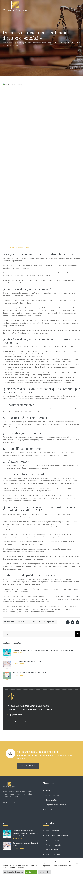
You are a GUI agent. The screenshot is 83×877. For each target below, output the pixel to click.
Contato (48, 810)
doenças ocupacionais (47, 622)
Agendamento (28, 766)
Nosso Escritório (51, 800)
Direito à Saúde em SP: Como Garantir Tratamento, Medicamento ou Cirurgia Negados (43, 650)
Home (47, 790)
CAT (33, 622)
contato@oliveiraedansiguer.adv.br (21, 721)
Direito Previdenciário (53, 845)
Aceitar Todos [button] (31, 872)
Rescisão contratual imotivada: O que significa (29, 672)
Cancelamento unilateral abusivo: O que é (27, 661)
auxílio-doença (23, 622)
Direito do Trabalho (52, 854)
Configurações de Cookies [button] (13, 872)
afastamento (9, 622)
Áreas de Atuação (52, 795)
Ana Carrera (9, 248)
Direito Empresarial (52, 831)
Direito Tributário (51, 850)
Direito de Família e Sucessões (57, 835)
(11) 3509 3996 (16, 715)
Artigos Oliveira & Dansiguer (55, 805)
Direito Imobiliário (52, 840)
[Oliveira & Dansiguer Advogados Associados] (15, 6)
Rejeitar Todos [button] (44, 872)
